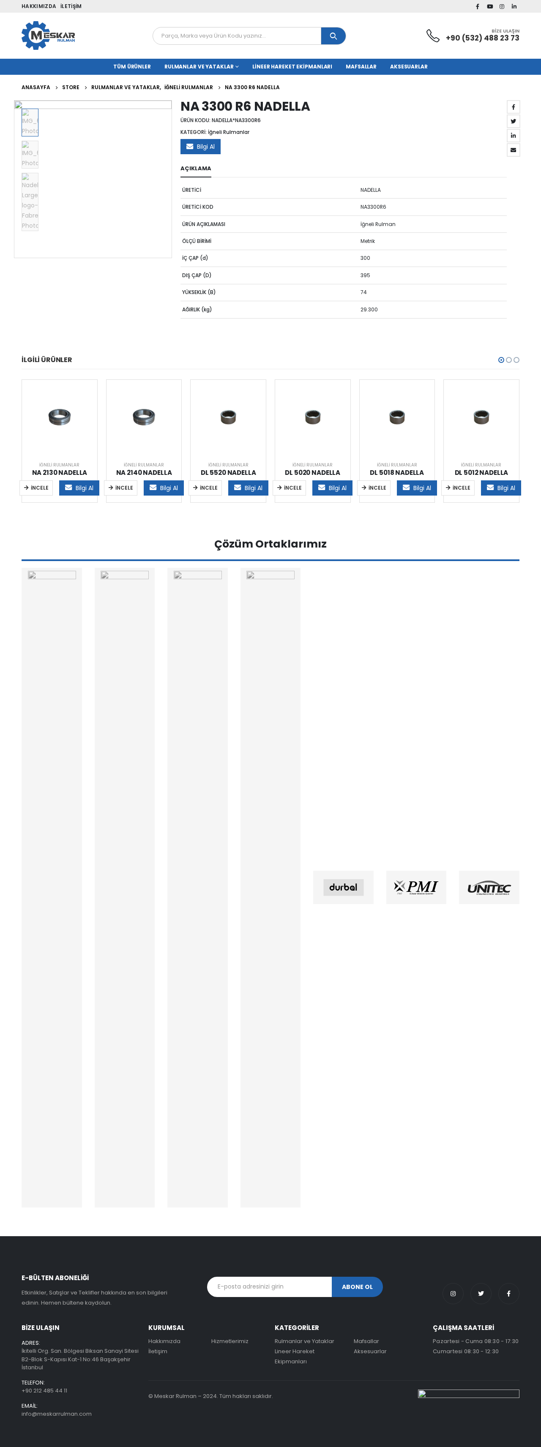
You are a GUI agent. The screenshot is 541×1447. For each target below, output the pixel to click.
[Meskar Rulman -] (48, 36)
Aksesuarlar (409, 66)
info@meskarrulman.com (57, 1414)
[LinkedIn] (513, 6)
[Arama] (333, 35)
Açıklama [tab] (195, 168)
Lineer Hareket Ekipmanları (292, 66)
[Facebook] (477, 6)
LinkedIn (513, 135)
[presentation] (15, 179)
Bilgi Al (206, 146)
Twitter (513, 121)
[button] (501, 360)
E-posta (513, 150)
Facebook (513, 107)
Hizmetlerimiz (230, 1341)
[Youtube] (489, 6)
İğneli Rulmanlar (228, 132)
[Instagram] (502, 6)
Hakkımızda (39, 6)
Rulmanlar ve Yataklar (198, 66)
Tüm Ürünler (132, 66)
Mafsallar (361, 66)
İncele (40, 487)
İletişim (71, 6)
